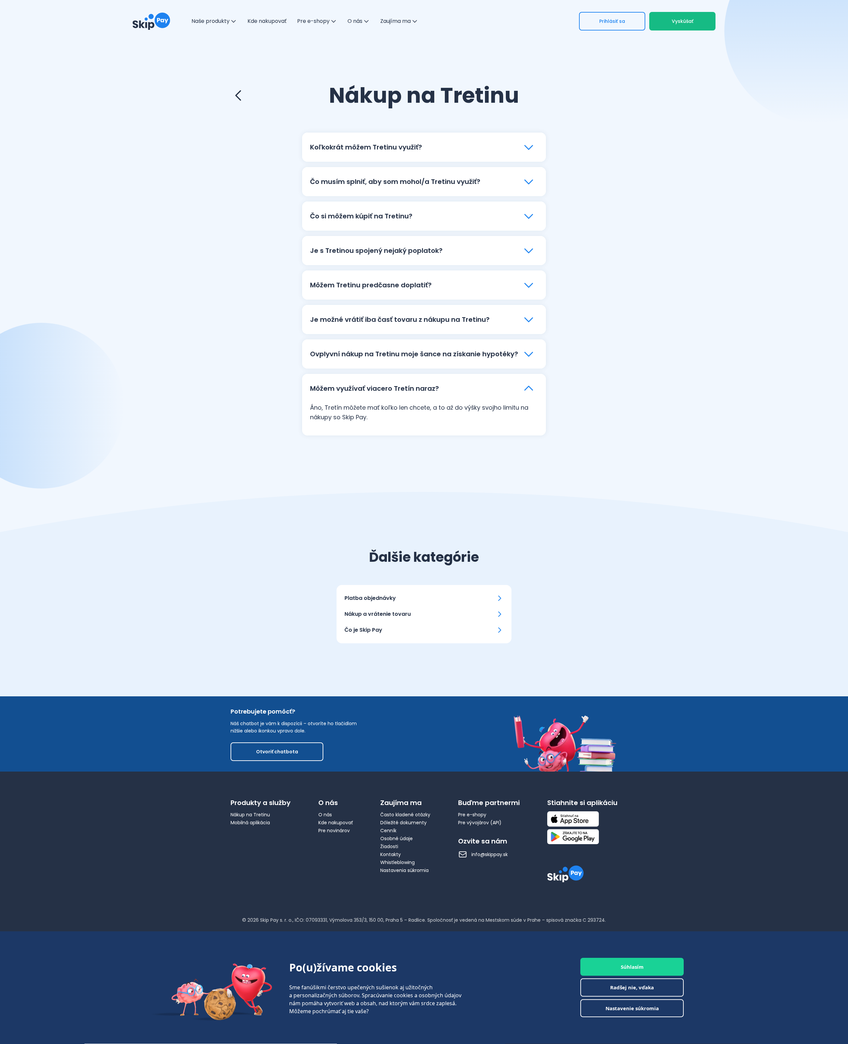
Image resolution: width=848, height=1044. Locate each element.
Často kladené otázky (405, 814)
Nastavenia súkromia (404, 870)
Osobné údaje (396, 838)
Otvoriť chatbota (277, 751)
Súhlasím (632, 966)
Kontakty (390, 854)
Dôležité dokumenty (403, 822)
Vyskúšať (682, 21)
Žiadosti (389, 846)
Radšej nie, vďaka (632, 987)
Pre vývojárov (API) (480, 822)
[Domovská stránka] (151, 21)
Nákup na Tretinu (250, 814)
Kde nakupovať (335, 822)
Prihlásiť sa (612, 21)
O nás (325, 814)
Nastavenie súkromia (632, 1008)
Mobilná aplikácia (250, 822)
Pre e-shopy (472, 814)
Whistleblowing (397, 862)
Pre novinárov (334, 830)
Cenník (388, 830)
